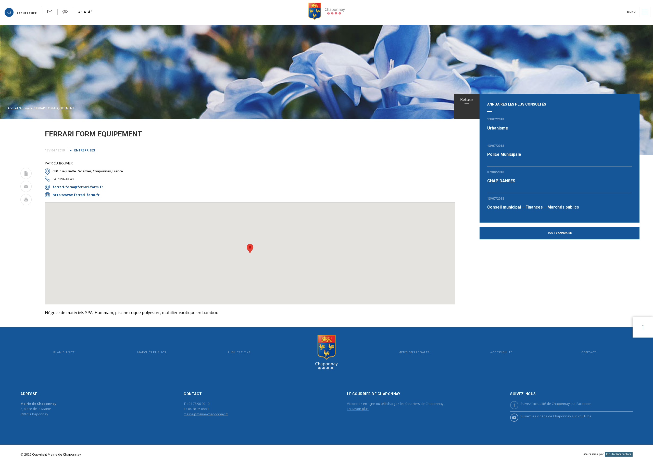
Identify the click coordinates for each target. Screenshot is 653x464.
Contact (588, 352)
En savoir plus (358, 408)
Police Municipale (504, 154)
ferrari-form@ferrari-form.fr (78, 187)
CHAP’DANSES (501, 180)
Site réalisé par (607, 454)
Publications (239, 352)
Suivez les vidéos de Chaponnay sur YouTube (556, 416)
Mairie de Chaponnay (326, 352)
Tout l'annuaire (559, 233)
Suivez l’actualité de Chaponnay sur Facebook (556, 403)
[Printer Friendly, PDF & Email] (26, 174)
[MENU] (644, 12)
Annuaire (26, 108)
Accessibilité (501, 352)
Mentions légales (414, 352)
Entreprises (84, 150)
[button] (21, 12)
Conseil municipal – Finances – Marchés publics (533, 207)
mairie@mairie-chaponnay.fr (206, 414)
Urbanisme (497, 128)
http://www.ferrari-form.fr (76, 194)
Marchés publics (151, 352)
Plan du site (64, 352)
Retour (466, 99)
